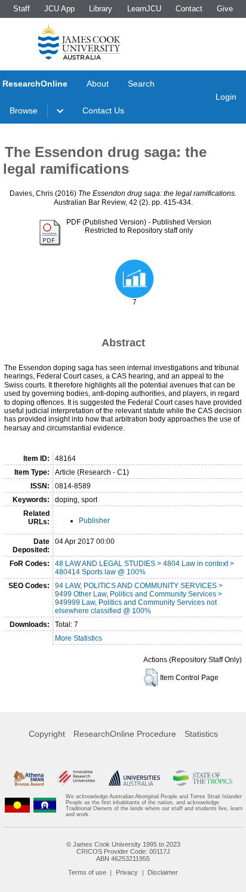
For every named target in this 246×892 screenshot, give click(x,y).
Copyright (47, 734)
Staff (21, 8)
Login (226, 96)
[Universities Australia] (134, 778)
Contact (189, 8)
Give (225, 8)
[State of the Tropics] (202, 778)
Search (141, 83)
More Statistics (78, 638)
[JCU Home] (79, 41)
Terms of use (87, 872)
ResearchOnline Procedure (124, 734)
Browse (24, 110)
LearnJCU (144, 8)
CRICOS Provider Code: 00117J (123, 851)
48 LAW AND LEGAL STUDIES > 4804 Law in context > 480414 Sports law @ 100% (144, 567)
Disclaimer (162, 872)
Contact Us (103, 110)
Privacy (127, 872)
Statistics (201, 734)
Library (100, 8)
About (98, 83)
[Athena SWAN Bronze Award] (29, 778)
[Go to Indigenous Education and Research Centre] (17, 805)
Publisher (94, 520)
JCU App (59, 8)
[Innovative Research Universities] (76, 778)
